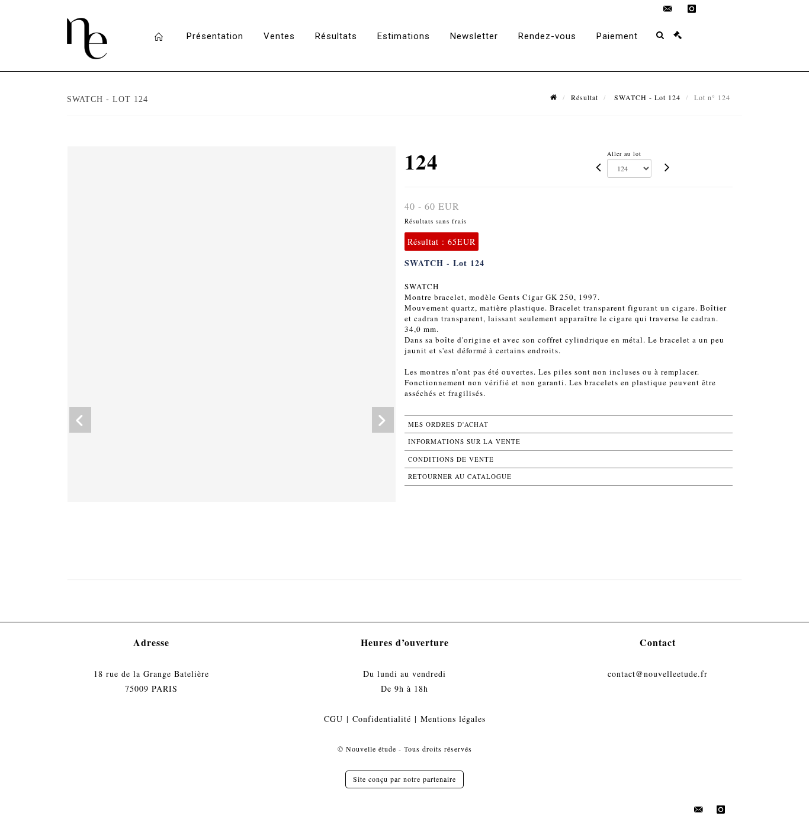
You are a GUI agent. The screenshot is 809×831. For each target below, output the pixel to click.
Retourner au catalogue (460, 476)
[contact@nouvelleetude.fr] (668, 9)
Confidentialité (381, 718)
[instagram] (692, 9)
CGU (333, 718)
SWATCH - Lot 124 (646, 97)
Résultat (584, 97)
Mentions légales (453, 718)
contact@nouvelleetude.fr (658, 673)
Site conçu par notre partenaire (404, 779)
